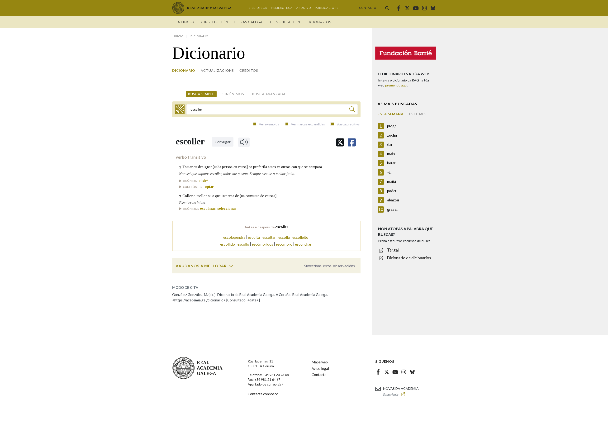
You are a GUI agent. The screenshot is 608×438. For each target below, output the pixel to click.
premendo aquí (396, 85)
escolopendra (234, 237)
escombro (284, 244)
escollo (243, 244)
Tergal (393, 250)
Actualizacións (217, 70)
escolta (254, 237)
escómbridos (262, 244)
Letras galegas (249, 22)
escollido (227, 244)
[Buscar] (387, 7)
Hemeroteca (282, 8)
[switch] (231, 265)
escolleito (300, 237)
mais (391, 154)
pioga (391, 126)
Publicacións (326, 8)
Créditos (248, 70)
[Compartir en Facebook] (352, 142)
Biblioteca (258, 8)
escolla (284, 237)
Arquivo (303, 8)
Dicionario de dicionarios (409, 257)
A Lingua (186, 22)
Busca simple (201, 94)
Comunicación (285, 22)
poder (392, 191)
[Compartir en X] (340, 142)
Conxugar (223, 141)
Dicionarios (318, 22)
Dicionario (183, 70)
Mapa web (320, 362)
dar (390, 144)
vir (389, 172)
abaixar (393, 200)
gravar (392, 209)
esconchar (303, 244)
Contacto (367, 8)
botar (391, 163)
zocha (392, 135)
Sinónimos (233, 94)
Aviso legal (320, 368)
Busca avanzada (269, 94)
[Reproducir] (244, 142)
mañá (391, 181)
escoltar (269, 237)
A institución (214, 22)
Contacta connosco (263, 394)
